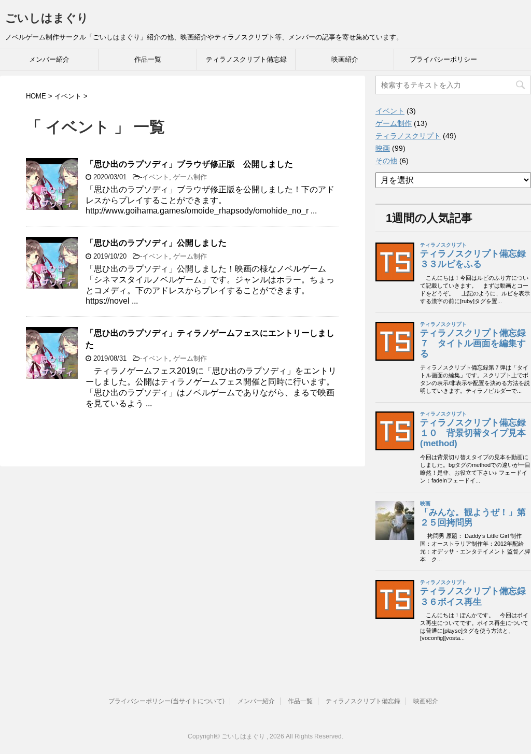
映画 (382, 148)
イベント (155, 177)
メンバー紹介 (49, 59)
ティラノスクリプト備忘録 (246, 59)
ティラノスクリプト (408, 136)
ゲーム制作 (190, 177)
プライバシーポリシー (443, 59)
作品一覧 (147, 59)
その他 (386, 161)
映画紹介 (344, 59)
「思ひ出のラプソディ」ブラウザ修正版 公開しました (189, 164)
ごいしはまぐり (47, 17)
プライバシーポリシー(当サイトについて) (166, 701)
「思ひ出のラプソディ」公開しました (156, 242)
